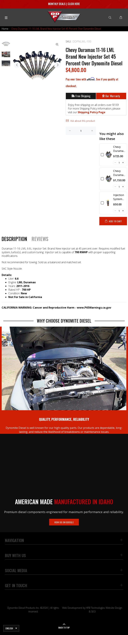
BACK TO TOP (64, 627)
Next (57, 65)
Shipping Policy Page (91, 112)
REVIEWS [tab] (40, 239)
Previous (17, 65)
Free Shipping (83, 96)
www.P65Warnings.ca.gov (94, 307)
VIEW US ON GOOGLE (64, 522)
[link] (108, 155)
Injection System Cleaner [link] (118, 197)
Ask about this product (82, 120)
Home (5, 28)
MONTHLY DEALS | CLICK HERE (64, 4)
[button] (115, 162)
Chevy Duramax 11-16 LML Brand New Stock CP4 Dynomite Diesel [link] (119, 173)
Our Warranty (112, 96)
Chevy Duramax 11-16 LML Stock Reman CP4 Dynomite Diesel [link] (119, 149)
